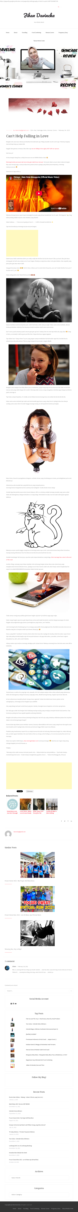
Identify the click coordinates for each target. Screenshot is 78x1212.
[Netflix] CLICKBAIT (31, 1034)
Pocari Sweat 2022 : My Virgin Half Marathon (19, 881)
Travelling (24, 32)
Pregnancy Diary (63, 32)
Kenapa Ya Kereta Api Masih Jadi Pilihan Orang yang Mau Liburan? (27, 1125)
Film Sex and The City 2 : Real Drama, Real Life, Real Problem (43, 1019)
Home (7, 32)
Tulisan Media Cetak (39, 41)
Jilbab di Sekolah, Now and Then (35, 1065)
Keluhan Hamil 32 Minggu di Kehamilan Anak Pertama (40, 1044)
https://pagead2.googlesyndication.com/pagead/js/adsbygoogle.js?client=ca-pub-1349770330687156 (29, 1)
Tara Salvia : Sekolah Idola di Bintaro (36, 1024)
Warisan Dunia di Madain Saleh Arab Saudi (37, 1050)
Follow (31, 791)
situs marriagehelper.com (31, 741)
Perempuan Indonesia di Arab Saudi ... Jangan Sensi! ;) (41, 1039)
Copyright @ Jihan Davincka (12, 1205)
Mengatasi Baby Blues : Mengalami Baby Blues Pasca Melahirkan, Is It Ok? (46, 1055)
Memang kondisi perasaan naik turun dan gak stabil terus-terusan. (25, 162)
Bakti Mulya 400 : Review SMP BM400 (19, 1104)
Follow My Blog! (39, 1077)
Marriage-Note (42, 130)
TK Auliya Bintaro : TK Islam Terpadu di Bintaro (22, 1132)
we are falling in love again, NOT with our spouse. (45, 148)
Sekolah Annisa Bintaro (15, 1111)
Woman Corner (50, 32)
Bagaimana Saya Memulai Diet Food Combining (39, 1060)
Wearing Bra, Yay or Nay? (13, 949)
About (15, 32)
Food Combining (36, 32)
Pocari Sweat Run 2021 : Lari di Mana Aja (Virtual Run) (23, 915)
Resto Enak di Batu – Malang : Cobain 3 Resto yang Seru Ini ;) (26, 1097)
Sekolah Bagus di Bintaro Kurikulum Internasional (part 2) (42, 1029)
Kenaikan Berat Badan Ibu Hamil (18, 1153)
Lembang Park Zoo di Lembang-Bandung (20, 1146)
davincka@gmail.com (22, 130)
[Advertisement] (22, 243)
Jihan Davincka (39, 15)
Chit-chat (33, 130)
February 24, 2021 (23, 966)
